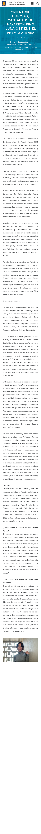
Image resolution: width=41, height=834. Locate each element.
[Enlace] (13, 3)
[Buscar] (37, 3)
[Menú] (32, 3)
